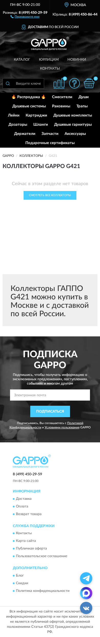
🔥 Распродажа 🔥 (28, 97)
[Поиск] (8, 83)
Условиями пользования (62, 427)
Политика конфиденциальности (42, 591)
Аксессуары (75, 134)
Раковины (61, 106)
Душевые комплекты (72, 115)
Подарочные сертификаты (50, 143)
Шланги (40, 124)
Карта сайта (26, 541)
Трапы (82, 106)
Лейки (13, 115)
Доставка (24, 499)
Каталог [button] (22, 59)
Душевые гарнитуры (73, 124)
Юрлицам (49, 59)
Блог (20, 575)
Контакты (50, 68)
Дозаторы (17, 124)
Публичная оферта (31, 549)
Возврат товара (29, 514)
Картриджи (36, 115)
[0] (89, 83)
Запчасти (50, 134)
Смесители (62, 97)
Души (83, 97)
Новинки (76, 59)
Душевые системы (29, 106)
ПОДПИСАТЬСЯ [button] (50, 411)
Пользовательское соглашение (41, 556)
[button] (25, 16)
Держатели (24, 134)
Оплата (22, 506)
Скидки (22, 583)
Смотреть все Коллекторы (50, 195)
